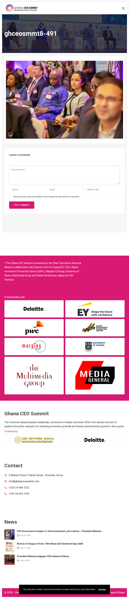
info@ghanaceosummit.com (24, 481)
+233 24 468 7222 (19, 487)
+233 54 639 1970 (19, 493)
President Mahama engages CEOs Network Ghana (43, 556)
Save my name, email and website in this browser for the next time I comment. (46, 197)
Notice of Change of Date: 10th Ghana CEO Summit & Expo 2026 (50, 543)
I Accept (102, 589)
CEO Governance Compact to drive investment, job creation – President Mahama (59, 531)
